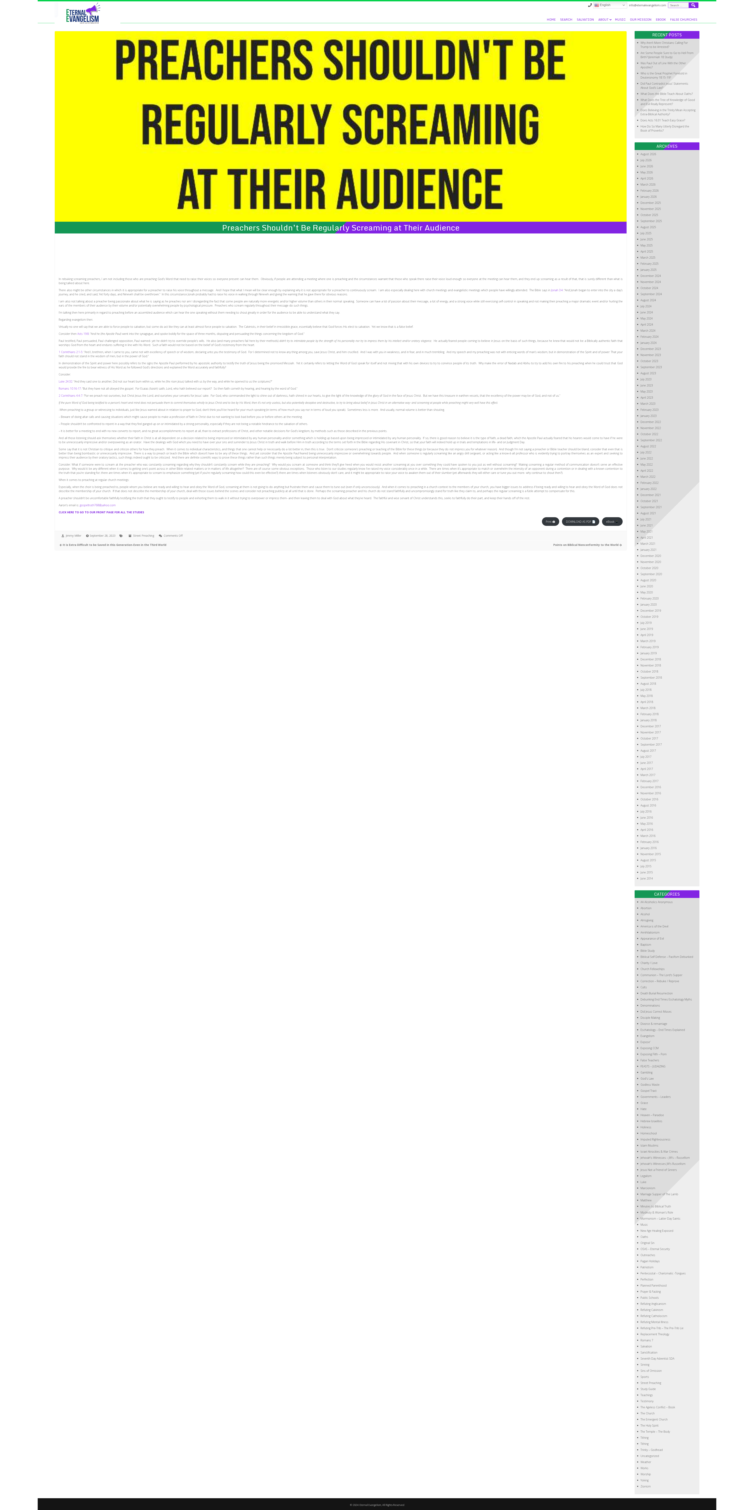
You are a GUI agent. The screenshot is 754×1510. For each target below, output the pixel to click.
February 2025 (650, 263)
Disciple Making (650, 1017)
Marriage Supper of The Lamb (659, 1194)
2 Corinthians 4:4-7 (70, 395)
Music (620, 19)
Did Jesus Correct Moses (656, 1011)
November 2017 (651, 732)
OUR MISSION (641, 19)
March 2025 (648, 257)
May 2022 (647, 464)
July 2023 (646, 379)
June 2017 (647, 763)
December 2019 (651, 610)
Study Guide (648, 1389)
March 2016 (648, 836)
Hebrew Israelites (651, 1121)
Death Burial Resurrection (657, 993)
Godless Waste (650, 1084)
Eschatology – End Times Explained (663, 1030)
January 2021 (649, 550)
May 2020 (647, 592)
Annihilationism (650, 932)
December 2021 (651, 495)
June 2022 (647, 458)
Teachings (647, 1395)
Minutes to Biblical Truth (656, 1206)
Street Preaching (143, 535)
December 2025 (651, 203)
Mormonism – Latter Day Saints (660, 1218)
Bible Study (648, 951)
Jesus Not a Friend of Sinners (659, 1170)
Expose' (646, 1042)
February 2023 (650, 410)
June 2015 (647, 872)
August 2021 (648, 513)
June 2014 (647, 878)
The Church (648, 1413)
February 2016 (650, 842)
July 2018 (646, 690)
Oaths (644, 1237)
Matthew (646, 1200)
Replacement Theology (655, 1334)
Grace (644, 1103)
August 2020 (648, 580)
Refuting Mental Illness (654, 1322)
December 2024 (651, 276)
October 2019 (649, 617)
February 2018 (650, 714)
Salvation (585, 19)
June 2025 (647, 239)
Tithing (645, 1438)
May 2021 (647, 531)
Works (644, 1468)
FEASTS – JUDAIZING (653, 1066)
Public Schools (650, 1298)
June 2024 (647, 312)
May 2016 (647, 823)
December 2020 (651, 556)
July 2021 (646, 519)
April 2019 (647, 635)
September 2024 (651, 294)
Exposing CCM (650, 1048)
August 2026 (648, 154)
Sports (645, 1377)
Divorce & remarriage (654, 1024)
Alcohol (645, 914)
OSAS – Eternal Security (655, 1249)
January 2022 (649, 489)
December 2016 (651, 787)
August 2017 (648, 750)
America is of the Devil (654, 926)
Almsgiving (647, 920)
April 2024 (647, 324)
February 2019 (650, 647)
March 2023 (648, 403)
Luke (643, 1182)
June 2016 (647, 817)
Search (566, 19)
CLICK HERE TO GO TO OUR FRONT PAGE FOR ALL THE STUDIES (101, 512)
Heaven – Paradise (652, 1115)
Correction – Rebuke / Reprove (660, 981)
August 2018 (648, 683)
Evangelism (647, 1036)
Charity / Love (649, 963)
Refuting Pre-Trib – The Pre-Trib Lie (662, 1328)
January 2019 (649, 653)
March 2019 (648, 641)
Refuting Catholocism (654, 1316)
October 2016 (649, 799)
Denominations (650, 1005)
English (604, 5)
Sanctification (649, 1352)
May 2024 (647, 318)
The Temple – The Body (655, 1431)
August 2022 (648, 446)
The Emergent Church (654, 1419)
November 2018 (651, 665)
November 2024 (651, 282)
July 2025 (646, 233)
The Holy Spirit (650, 1425)
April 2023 (647, 397)
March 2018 (648, 708)
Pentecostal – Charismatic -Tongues (663, 1273)
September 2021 (651, 507)
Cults (644, 987)
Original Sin (647, 1243)
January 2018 (649, 720)
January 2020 (649, 604)
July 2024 (646, 306)
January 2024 (649, 343)
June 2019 (647, 629)
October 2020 (649, 568)
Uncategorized (650, 1456)
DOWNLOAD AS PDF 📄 (580, 521)
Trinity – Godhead (652, 1450)
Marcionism (648, 1188)
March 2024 (648, 330)
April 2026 (647, 178)
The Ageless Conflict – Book (658, 1407)
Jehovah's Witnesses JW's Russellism (663, 1164)
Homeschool (649, 1133)
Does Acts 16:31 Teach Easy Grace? (663, 120)
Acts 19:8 (83, 334)
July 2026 (646, 160)
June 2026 (647, 166)
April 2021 (647, 537)
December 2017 (651, 726)
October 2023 (649, 361)
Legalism (646, 1176)
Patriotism (647, 1267)
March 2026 (648, 184)
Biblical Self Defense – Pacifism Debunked (667, 957)
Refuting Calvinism (652, 1310)
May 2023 (647, 391)
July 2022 (646, 452)
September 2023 (651, 367)
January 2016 (649, 848)
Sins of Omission (651, 1371)
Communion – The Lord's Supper (661, 975)
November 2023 (651, 355)
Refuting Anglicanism (653, 1304)
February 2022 (650, 483)
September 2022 (651, 440)
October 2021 (649, 501)
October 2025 (649, 215)
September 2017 (651, 744)
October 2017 (649, 738)
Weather (646, 1462)
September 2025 (651, 221)
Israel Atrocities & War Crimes (659, 1151)
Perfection (647, 1279)
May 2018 (647, 696)
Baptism (646, 944)
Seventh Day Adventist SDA (657, 1358)
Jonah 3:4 (557, 290)
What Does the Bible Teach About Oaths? (667, 94)
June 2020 (647, 586)
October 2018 (649, 671)
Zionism (646, 1486)
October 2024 (649, 288)
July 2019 (646, 623)
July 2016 (646, 811)
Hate (644, 1109)
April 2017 (647, 769)
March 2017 (648, 775)
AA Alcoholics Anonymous (657, 902)
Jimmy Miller (73, 535)
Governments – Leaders (656, 1097)
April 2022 (647, 470)
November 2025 (651, 209)
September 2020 (651, 574)
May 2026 (647, 172)
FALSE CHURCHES (683, 19)
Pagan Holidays (650, 1261)
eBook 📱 (612, 521)
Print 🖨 (550, 521)
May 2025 (647, 245)
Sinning (645, 1364)
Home (551, 19)
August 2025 (648, 227)
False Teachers (650, 1060)
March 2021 (648, 543)
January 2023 (649, 416)
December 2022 (651, 422)
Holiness (646, 1127)
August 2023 (648, 373)
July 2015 (646, 866)
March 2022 (648, 477)
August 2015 (648, 860)
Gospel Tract (649, 1091)
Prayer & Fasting (651, 1291)
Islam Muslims (649, 1145)
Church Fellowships (653, 969)
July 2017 (646, 757)
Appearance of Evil (652, 938)
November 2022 (651, 428)
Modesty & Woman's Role (657, 1212)
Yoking (645, 1480)
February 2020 (650, 598)
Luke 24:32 (65, 381)
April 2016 (647, 830)
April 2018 (647, 702)
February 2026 (650, 190)
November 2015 (651, 854)
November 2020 (651, 562)
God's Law (647, 1078)
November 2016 (651, 793)
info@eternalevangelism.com (647, 5)
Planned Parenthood (654, 1285)
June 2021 (647, 525)
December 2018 (651, 659)
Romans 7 (647, 1340)
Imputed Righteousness (655, 1139)
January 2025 (649, 270)
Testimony (647, 1401)
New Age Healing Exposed (657, 1231)
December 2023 (651, 349)
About (603, 19)
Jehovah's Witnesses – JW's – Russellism (665, 1157)
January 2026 (649, 197)
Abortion (646, 908)
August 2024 (648, 300)
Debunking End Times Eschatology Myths (666, 999)
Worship (646, 1474)
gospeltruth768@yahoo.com (98, 505)
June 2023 (647, 385)
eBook (661, 19)
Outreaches (648, 1255)
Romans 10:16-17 (70, 388)
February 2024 (650, 337)
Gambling (646, 1072)
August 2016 (648, 805)
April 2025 (647, 251)
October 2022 (649, 434)
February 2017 (650, 781)
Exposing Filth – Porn (654, 1054)
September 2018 (651, 677)
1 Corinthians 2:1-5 (70, 352)
